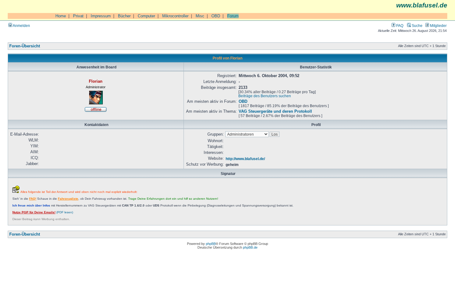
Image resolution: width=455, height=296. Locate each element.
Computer (146, 16)
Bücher (124, 16)
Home (60, 16)
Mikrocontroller (175, 16)
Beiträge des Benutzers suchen (264, 96)
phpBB (211, 244)
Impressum (101, 16)
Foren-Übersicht (24, 46)
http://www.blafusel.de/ (245, 159)
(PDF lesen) (42, 212)
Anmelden (21, 26)
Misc (200, 16)
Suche (416, 26)
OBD (215, 16)
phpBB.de (250, 247)
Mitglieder (438, 26)
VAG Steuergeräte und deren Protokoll (275, 111)
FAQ (399, 26)
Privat (78, 16)
